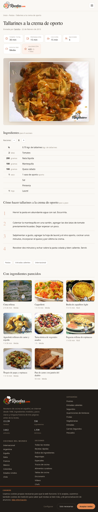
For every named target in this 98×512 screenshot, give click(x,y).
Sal (23, 180)
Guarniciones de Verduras (77, 413)
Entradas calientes (22, 262)
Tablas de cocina (42, 472)
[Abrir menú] (92, 5)
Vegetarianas (72, 421)
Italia (5, 457)
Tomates (26, 152)
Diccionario (40, 476)
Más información (19, 499)
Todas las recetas (42, 444)
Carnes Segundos (74, 428)
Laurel (25, 190)
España (6, 453)
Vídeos (38, 480)
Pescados (70, 432)
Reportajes (39, 456)
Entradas (70, 424)
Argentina (7, 449)
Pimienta (26, 185)
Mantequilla (28, 163)
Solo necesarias (66, 506)
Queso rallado (28, 169)
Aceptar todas (86, 506)
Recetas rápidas (41, 448)
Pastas (11, 15)
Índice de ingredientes (44, 452)
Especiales (39, 460)
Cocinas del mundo (15, 441)
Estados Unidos (10, 473)
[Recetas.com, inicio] (14, 5)
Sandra (17, 29)
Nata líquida (28, 158)
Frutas (69, 417)
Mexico (6, 465)
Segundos (70, 409)
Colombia (7, 469)
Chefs (37, 484)
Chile (5, 477)
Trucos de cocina (42, 464)
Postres (69, 401)
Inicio (5, 15)
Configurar (48, 506)
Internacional (40, 262)
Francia (6, 461)
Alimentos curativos (43, 468)
